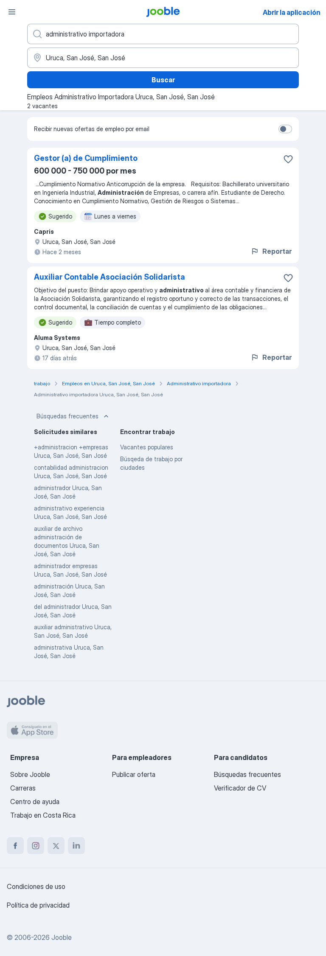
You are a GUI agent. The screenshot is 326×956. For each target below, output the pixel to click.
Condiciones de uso (36, 886)
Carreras (23, 788)
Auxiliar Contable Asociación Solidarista (109, 276)
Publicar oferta (133, 774)
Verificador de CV (240, 788)
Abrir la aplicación (291, 12)
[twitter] (56, 845)
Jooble (61, 937)
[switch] (285, 129)
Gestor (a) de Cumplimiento (86, 158)
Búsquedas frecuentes (67, 416)
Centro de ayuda (34, 801)
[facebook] (15, 845)
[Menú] (11, 11)
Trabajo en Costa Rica (43, 815)
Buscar (163, 80)
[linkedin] (76, 845)
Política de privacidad (38, 905)
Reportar (277, 251)
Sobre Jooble (30, 774)
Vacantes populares (146, 447)
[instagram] (35, 845)
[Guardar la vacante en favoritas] (288, 159)
